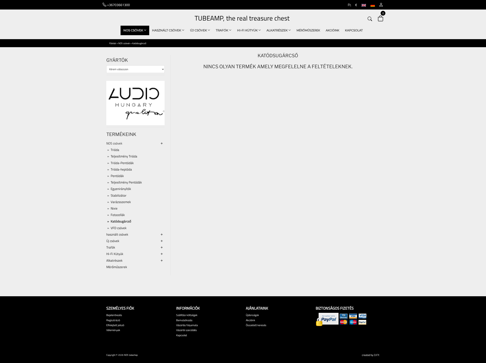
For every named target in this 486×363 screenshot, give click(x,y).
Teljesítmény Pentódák (126, 182)
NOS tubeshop (131, 355)
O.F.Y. (377, 355)
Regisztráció (113, 320)
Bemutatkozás (184, 320)
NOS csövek (133, 30)
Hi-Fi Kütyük (247, 30)
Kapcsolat (354, 30)
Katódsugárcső (139, 43)
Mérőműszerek (308, 30)
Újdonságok (252, 315)
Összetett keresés (256, 325)
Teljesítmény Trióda (124, 156)
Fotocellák (118, 214)
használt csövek (167, 30)
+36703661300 (118, 4)
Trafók (222, 30)
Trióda (115, 149)
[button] (381, 5)
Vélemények (113, 330)
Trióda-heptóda (121, 169)
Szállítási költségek (186, 315)
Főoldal (112, 43)
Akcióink (332, 30)
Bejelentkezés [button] (114, 315)
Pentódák (117, 175)
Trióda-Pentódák (122, 162)
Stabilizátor (118, 195)
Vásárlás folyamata (187, 325)
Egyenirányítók (121, 188)
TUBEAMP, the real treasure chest (242, 18)
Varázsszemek (121, 201)
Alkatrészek (277, 30)
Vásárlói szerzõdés (186, 330)
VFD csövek (118, 228)
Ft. (349, 4)
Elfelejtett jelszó (115, 325)
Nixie (114, 208)
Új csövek (199, 30)
